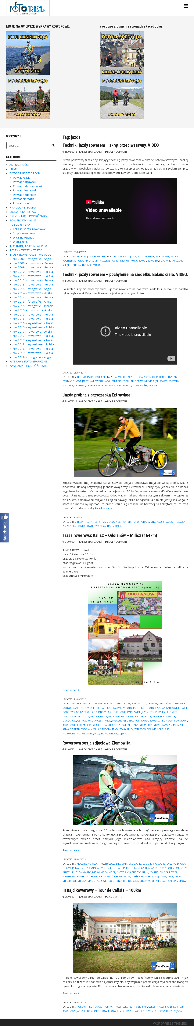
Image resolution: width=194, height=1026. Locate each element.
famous (79, 867)
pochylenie (69, 260)
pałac (108, 720)
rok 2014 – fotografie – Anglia (32, 289)
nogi (107, 381)
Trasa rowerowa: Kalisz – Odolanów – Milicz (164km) (110, 535)
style (97, 880)
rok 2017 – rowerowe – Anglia (32, 331)
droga (113, 521)
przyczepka (69, 525)
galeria (145, 867)
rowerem (152, 260)
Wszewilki (87, 733)
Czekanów (164, 703)
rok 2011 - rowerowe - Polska (94, 703)
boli (135, 376)
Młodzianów (116, 716)
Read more (103, 508)
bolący (127, 376)
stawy (164, 724)
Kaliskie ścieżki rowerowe (29, 229)
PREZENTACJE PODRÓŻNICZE (29, 216)
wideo (96, 264)
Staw (156, 724)
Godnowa (69, 712)
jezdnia (151, 521)
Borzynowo (138, 703)
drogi (108, 707)
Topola (106, 729)
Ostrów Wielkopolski (90, 720)
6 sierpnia (141, 1006)
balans (118, 256)
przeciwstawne (109, 260)
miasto (87, 872)
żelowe (153, 385)
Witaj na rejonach (24, 237)
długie (163, 376)
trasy (123, 729)
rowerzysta (123, 876)
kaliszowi (181, 867)
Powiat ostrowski (24, 182)
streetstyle (69, 880)
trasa (115, 729)
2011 (124, 703)
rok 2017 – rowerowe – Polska (33, 336)
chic (138, 863)
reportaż (128, 720)
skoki (177, 876)
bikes (125, 863)
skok (170, 876)
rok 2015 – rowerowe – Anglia (32, 310)
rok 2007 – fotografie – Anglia (32, 259)
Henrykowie (119, 712)
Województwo (72, 733)
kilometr (172, 712)
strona (81, 880)
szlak (66, 729)
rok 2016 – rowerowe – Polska (33, 318)
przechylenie (144, 381)
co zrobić (152, 376)
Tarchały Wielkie (91, 729)
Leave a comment (117, 151)
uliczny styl (147, 880)
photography (140, 872)
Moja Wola (131, 716)
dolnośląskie (71, 707)
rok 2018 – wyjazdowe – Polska (33, 344)
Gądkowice (172, 707)
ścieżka (135, 876)
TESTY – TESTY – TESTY (25, 250)
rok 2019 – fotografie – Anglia (32, 357)
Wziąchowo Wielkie (105, 733)
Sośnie (123, 724)
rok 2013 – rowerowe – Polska (33, 284)
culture (147, 863)
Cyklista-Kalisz (157, 1006)
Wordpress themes (170, 1023)
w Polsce (161, 880)
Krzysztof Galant (91, 151)
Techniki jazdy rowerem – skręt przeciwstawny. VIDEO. (111, 145)
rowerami (155, 720)
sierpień (97, 724)
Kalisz (160, 521)
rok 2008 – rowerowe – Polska (33, 263)
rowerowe (69, 724)
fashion (104, 867)
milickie (94, 716)
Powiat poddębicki (25, 195)
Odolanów (69, 720)
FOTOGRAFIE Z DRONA (25, 173)
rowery (95, 876)
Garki (184, 707)
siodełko (79, 385)
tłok (110, 880)
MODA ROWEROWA (87, 863)
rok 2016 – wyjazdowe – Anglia (33, 323)
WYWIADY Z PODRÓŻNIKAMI (28, 366)
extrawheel (124, 521)
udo (128, 385)
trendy (127, 880)
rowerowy (83, 876)
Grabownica (103, 712)
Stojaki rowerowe (24, 233)
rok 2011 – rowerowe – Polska (33, 276)
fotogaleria (117, 867)
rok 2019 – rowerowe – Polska (33, 353)
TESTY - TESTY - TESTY (88, 521)
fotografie (140, 707)
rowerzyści (108, 876)
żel (145, 385)
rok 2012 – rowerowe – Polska (33, 280)
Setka (126, 1011)
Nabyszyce (145, 716)
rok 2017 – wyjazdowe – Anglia (33, 340)
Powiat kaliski (21, 177)
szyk (103, 880)
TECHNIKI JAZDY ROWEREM (91, 256)
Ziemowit (182, 880)
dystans (173, 376)
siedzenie (68, 385)
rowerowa (92, 525)
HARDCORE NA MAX (22, 207)
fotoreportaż (156, 707)
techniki (87, 264)
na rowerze (162, 256)
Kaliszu (169, 521)
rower (142, 260)
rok (137, 720)
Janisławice (133, 712)
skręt (66, 264)
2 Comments (114, 896)
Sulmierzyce (176, 724)
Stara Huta (145, 724)
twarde (113, 385)
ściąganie (164, 260)
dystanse (68, 381)
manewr (149, 256)
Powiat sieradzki (23, 199)
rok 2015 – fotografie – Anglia (32, 301)
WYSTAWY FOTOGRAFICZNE (28, 361)
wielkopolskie (160, 729)
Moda (104, 872)
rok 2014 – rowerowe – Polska (33, 297)
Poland (154, 872)
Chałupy (152, 703)
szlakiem (75, 729)
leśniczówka (81, 716)
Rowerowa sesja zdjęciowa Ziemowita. (97, 743)
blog (132, 863)
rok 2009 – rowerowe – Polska (33, 267)
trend (118, 880)
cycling (171, 863)
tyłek (122, 385)
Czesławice (178, 703)
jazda (133, 256)
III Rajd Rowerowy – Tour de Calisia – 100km (102, 890)
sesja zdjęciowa (157, 876)
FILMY (13, 169)
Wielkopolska (143, 729)
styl (90, 880)
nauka (174, 256)
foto (136, 521)
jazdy (141, 256)
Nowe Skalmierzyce (164, 716)
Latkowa (68, 716)
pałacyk (117, 720)
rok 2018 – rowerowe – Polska (33, 348)
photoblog (124, 872)
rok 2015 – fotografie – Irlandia (33, 306)
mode (112, 872)
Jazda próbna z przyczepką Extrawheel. (98, 395)
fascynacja (92, 867)
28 (129, 703)
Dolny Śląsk (87, 707)
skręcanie (177, 260)
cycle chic (159, 863)
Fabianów (119, 707)
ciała (126, 256)
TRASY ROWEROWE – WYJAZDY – (31, 254)
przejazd (180, 521)
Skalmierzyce (110, 724)
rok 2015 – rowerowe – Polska (33, 314)
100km (124, 1006)
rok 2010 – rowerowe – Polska (33, 272)
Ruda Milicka (84, 724)
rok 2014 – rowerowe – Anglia (32, 293)
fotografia (133, 867)
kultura (77, 872)
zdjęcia (117, 525)
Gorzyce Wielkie (85, 712)
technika (75, 264)
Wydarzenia (20, 241)
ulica (130, 729)
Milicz (103, 716)
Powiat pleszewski (25, 190)
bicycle (110, 863)
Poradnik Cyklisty (88, 260)
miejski (96, 872)
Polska (164, 872)
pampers (116, 381)
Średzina (133, 724)
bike (118, 863)
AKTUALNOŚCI (19, 165)
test (109, 525)
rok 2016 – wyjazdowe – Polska (33, 327)
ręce (155, 381)
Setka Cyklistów (140, 1011)
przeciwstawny (128, 260)
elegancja (68, 867)
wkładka (137, 385)
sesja (103, 525)
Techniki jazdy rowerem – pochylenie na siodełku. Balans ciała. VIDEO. (125, 274)
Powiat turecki (22, 203)
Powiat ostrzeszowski (27, 186)
